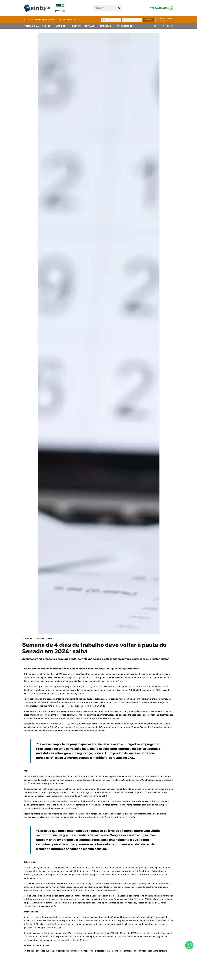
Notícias (89, 26)
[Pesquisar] (119, 8)
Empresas (105, 26)
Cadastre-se (160, 21)
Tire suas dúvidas (159, 8)
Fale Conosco (124, 26)
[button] (189, 945)
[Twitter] (155, 26)
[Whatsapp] (172, 26)
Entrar (148, 20)
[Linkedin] (167, 26)
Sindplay (76, 26)
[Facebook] (163, 26)
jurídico (60, 26)
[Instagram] (159, 26)
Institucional (31, 26)
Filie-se (46, 26)
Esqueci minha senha (164, 18)
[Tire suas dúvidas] (172, 8)
